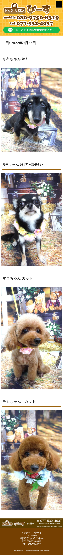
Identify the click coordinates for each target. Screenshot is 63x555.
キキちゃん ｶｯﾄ (14, 59)
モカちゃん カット (19, 402)
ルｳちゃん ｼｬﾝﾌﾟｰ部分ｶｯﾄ (22, 165)
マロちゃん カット (17, 278)
